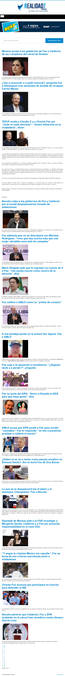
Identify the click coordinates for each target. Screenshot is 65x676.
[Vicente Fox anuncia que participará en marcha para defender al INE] (15, 598)
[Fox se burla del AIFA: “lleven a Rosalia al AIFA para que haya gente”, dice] (15, 407)
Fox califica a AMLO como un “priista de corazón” (32, 302)
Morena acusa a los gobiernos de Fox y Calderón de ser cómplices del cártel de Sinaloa (31, 52)
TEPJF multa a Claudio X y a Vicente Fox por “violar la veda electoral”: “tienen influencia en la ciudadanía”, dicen (31, 124)
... (4, 655)
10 (4, 663)
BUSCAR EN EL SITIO (54, 40)
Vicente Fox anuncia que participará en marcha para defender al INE (30, 586)
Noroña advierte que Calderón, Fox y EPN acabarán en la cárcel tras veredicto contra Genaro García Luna (32, 617)
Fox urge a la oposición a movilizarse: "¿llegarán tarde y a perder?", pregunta (31, 366)
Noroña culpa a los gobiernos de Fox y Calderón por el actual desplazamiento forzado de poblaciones (31, 204)
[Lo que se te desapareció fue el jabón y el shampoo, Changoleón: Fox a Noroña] (15, 501)
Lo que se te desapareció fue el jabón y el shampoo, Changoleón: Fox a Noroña (27, 490)
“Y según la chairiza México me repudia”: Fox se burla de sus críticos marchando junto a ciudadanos (31, 556)
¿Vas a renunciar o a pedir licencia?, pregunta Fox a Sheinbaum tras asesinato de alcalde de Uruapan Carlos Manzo (32, 85)
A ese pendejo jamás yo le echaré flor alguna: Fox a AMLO (32, 335)
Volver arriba (60, 674)
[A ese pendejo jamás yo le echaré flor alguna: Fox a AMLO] (15, 348)
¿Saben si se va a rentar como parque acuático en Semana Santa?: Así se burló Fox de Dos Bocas (32, 460)
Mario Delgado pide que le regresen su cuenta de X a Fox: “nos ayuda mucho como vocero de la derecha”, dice (32, 270)
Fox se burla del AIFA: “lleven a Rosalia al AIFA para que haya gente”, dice (30, 395)
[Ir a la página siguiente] (4, 664)
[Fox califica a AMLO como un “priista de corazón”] (15, 315)
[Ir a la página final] (4, 666)
